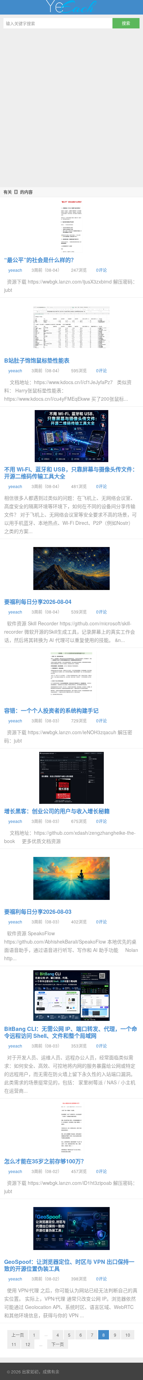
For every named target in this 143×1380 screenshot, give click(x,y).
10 (127, 1335)
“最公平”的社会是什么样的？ (40, 260)
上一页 (17, 1335)
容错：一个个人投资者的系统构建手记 (51, 710)
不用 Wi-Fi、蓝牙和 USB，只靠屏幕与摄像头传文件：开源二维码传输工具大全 (71, 472)
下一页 (57, 1344)
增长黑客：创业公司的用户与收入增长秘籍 (57, 811)
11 (13, 1344)
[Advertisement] (71, 106)
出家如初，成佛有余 (71, 7)
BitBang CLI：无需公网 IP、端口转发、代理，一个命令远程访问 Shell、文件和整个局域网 (70, 1032)
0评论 (101, 270)
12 (27, 1344)
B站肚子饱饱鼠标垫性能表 (36, 360)
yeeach (15, 270)
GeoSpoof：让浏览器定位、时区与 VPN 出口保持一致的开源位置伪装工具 (69, 1265)
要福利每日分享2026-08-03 (38, 911)
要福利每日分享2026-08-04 (38, 602)
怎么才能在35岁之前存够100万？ (45, 1161)
